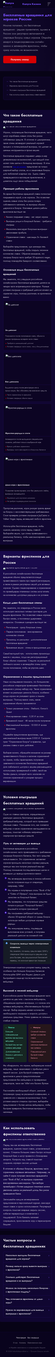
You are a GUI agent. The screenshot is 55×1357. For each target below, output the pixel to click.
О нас (15, 1342)
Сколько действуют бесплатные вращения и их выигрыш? (23, 1279)
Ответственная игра (34, 1342)
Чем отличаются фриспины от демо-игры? (24, 1301)
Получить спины (20, 59)
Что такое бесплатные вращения (23, 81)
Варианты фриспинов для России (24, 85)
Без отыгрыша (33, 1337)
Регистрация (21, 1337)
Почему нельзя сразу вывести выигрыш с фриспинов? (26, 1268)
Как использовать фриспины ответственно (27, 94)
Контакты (22, 1342)
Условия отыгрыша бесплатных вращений (27, 90)
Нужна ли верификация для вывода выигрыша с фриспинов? (25, 1311)
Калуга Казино (31, 4)
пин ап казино (19, 166)
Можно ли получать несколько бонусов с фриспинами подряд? (27, 1290)
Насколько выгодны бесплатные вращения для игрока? (23, 1257)
